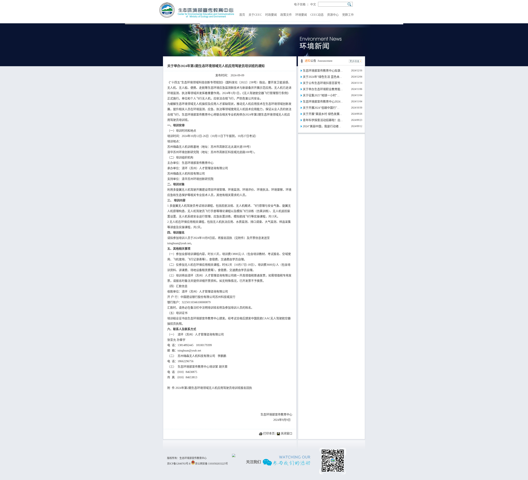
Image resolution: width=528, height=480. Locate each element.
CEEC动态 (317, 14)
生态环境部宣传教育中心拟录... (323, 70)
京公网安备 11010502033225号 (211, 463)
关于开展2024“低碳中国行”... (321, 107)
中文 (313, 4)
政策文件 (286, 14)
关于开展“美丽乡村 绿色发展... (322, 114)
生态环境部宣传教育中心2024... (323, 101)
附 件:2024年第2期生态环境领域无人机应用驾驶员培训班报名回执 (209, 387)
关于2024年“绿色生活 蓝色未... (322, 76)
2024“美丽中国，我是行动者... (322, 126)
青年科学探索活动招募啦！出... (323, 120)
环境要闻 (301, 14)
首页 (242, 14)
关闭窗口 (286, 433)
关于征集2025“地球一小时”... (321, 95)
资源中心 (333, 14)
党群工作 (348, 14)
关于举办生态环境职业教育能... (323, 89)
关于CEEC (255, 14)
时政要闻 (271, 14)
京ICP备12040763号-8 (178, 463)
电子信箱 (299, 4)
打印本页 (269, 433)
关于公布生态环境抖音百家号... (323, 83)
